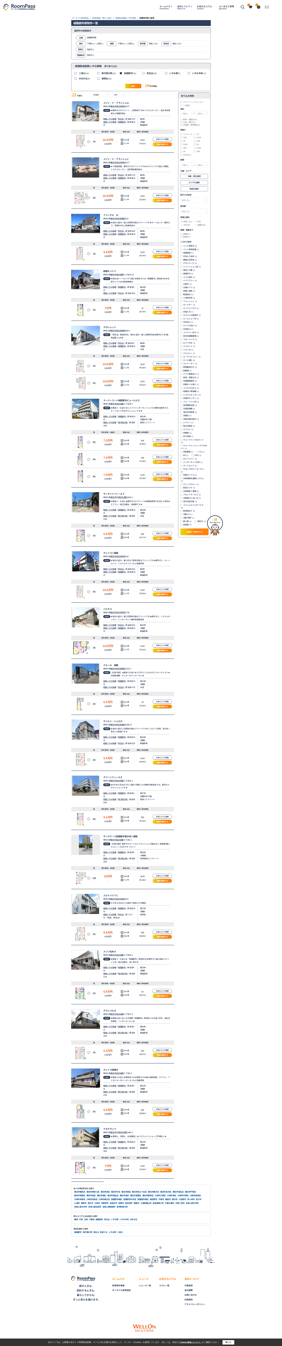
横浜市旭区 (91, 1195)
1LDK (199, 137)
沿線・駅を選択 (194, 176)
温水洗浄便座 (190, 412)
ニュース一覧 (145, 1285)
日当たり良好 (190, 256)
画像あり (186, 234)
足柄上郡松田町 (94, 1206)
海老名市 (113, 1203)
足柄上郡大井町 (80, 1206)
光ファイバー (190, 458)
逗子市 (198, 1199)
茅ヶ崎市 (191, 1199)
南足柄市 (128, 1203)
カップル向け (190, 325)
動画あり (186, 236)
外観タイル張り (191, 384)
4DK (198, 151)
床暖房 (187, 432)
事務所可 (188, 273)
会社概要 (188, 1290)
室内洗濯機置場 (191, 336)
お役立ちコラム (204, 7)
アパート (186, 102)
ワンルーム (187, 134)
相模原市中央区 (129, 1199)
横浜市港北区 (178, 1191)
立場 (86, 1219)
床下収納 (188, 436)
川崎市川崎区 (160, 1195)
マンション (198, 102)
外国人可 (188, 311)
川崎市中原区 (183, 1195)
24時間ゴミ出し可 (192, 498)
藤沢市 (174, 1199)
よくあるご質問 (226, 7)
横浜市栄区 (124, 1195)
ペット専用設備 (191, 249)
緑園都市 (130, 73)
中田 (81, 1219)
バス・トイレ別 (191, 401)
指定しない (188, 221)
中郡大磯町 (169, 1203)
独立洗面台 (189, 426)
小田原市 (182, 1199)
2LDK (185, 144)
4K (184, 151)
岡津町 (123, 106)
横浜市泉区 (115, 106)
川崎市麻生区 (104, 1199)
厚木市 (90, 1203)
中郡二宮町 (180, 1203)
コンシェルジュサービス (192, 506)
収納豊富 (188, 451)
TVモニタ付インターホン (192, 470)
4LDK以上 (187, 154)
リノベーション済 (192, 266)
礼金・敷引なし (189, 122)
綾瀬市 (136, 1203)
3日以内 (186, 225)
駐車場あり (189, 510)
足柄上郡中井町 (192, 1203)
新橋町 (123, 218)
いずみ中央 (199, 73)
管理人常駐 (189, 291)
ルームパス (165, 7)
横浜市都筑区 (148, 1195)
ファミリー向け (191, 332)
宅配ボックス (190, 475)
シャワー (188, 422)
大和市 (97, 1203)
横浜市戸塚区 (116, 497)
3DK (185, 148)
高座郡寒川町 (158, 1203)
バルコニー (189, 353)
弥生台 (152, 73)
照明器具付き (190, 367)
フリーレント (190, 301)
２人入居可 (189, 277)
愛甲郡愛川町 (122, 1206)
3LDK (199, 148)
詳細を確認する (162, 144)
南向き (202, 521)
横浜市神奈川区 (93, 1191)
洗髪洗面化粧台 (191, 419)
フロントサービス (192, 494)
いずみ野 (174, 73)
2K (184, 141)
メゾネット (189, 346)
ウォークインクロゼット (192, 441)
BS (185, 455)
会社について (183, 7)
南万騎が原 (108, 73)
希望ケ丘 (103, 1232)
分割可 (187, 284)
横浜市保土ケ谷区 (139, 1191)
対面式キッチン (191, 398)
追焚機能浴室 (190, 405)
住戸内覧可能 (190, 501)
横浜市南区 (126, 1191)
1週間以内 (201, 225)
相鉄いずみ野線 (109, 119)
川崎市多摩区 (79, 1199)
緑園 (122, 274)
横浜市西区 (105, 1191)
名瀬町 (124, 497)
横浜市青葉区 (135, 1195)
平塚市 (161, 1199)
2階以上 (187, 514)
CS (201, 451)
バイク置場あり (191, 374)
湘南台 (106, 78)
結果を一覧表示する (194, 531)
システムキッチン (192, 394)
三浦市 (77, 1203)
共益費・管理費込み (191, 125)
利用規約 (188, 1299)
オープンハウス (191, 308)
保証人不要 (189, 270)
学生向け (188, 322)
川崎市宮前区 (92, 1199)
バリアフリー (190, 280)
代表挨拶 (188, 1285)
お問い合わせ (190, 1294)
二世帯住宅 (189, 297)
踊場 (76, 1219)
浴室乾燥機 (189, 408)
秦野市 (84, 1203)
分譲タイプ (189, 287)
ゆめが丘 (84, 78)
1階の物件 (188, 517)
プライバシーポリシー (194, 1304)
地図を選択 (194, 188)
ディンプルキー (191, 484)
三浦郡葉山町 (146, 1203)
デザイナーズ (190, 263)
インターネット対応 (192, 462)
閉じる (228, 1342)
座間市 (121, 1203)
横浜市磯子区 (153, 1191)
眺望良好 (188, 294)
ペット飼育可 (190, 246)
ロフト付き (189, 343)
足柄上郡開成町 (109, 1206)
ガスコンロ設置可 (192, 315)
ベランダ (188, 349)
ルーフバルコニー (191, 356)
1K (198, 134)
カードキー (189, 304)
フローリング (190, 339)
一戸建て (186, 105)
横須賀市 (153, 1199)
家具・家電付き (191, 377)
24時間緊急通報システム (192, 479)
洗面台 (187, 415)
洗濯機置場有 (190, 381)
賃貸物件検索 (118, 1285)
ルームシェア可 (191, 318)
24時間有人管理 (191, 491)
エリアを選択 (194, 182)
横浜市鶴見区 (79, 1191)
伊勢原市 (105, 1203)
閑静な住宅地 (190, 259)
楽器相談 (188, 252)
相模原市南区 (143, 1199)
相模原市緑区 (116, 1199)
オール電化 (189, 360)
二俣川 (84, 73)
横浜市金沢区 (165, 1191)
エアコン (188, 429)
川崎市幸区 (171, 1195)
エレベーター (190, 363)
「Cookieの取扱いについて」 (190, 1342)
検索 (133, 86)
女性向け (188, 329)
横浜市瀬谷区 (113, 1195)
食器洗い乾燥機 (191, 391)
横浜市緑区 (101, 1195)
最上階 (187, 521)
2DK (198, 141)
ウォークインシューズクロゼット (193, 447)
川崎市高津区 (195, 1195)
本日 (199, 221)
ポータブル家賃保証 (121, 1290)
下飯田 (91, 1219)
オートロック (190, 465)
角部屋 (187, 524)
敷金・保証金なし (190, 119)
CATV (197, 455)
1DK (185, 137)
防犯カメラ (189, 487)
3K (198, 144)
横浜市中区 (115, 1191)
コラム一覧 (164, 1285)
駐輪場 (187, 370)
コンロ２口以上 (191, 388)
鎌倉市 (168, 1199)
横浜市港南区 (79, 1195)
